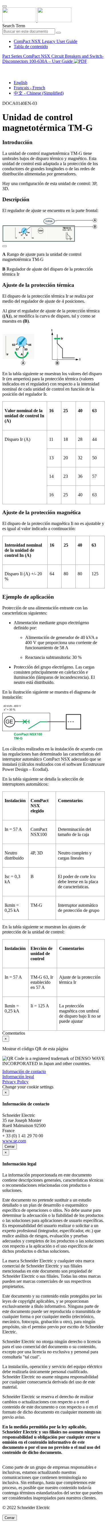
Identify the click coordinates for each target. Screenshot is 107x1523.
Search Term (13, 25)
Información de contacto (24, 1071)
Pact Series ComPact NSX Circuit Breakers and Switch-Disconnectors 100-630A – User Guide (53, 59)
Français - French (29, 87)
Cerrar (10, 1146)
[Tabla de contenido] (4, 67)
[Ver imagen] (4, 244)
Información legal (18, 1076)
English (20, 82)
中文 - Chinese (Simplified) (39, 93)
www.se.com (14, 1140)
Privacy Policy (15, 1081)
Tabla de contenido (31, 46)
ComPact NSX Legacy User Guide (45, 41)
